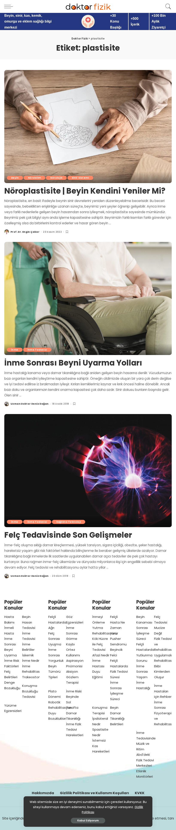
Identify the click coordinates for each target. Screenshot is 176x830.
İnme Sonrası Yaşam (142, 671)
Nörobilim (34, 177)
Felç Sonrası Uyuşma (54, 638)
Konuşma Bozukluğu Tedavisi (30, 691)
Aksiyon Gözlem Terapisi (72, 677)
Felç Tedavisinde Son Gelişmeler (68, 535)
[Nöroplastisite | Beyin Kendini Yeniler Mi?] (88, 126)
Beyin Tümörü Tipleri (54, 671)
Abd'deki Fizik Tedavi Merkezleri (145, 760)
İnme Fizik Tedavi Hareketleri (74, 729)
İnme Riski (74, 691)
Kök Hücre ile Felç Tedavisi (100, 644)
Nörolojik (56, 177)
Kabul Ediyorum (88, 820)
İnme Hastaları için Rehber (162, 691)
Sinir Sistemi (80, 177)
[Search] (167, 6)
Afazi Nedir (100, 655)
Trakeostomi (32, 677)
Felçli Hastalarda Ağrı (57, 622)
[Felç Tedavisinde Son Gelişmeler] (88, 470)
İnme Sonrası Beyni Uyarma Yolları (73, 362)
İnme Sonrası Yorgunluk (56, 655)
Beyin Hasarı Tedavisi (28, 622)
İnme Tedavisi (37, 349)
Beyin (15, 177)
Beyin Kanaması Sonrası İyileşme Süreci (144, 628)
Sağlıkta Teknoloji (68, 521)
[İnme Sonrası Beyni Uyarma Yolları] (88, 298)
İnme (14, 349)
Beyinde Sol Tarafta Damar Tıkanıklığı (73, 707)
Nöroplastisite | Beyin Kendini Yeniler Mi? (84, 190)
